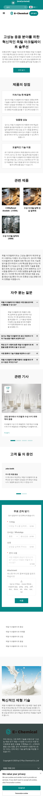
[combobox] (13, 536)
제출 (21, 601)
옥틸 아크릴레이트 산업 (14, 636)
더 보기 (7, 433)
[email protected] (23, 1)
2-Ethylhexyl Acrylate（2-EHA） (11, 209)
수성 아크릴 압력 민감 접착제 (32, 209)
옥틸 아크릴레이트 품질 (14, 641)
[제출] (25, 7)
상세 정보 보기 (10, 196)
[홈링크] (19, 13)
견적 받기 (34, 13)
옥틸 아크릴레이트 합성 (14, 627)
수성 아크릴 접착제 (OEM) (11, 237)
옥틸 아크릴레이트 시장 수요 (16, 646)
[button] (13, 440)
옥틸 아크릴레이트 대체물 (15, 632)
